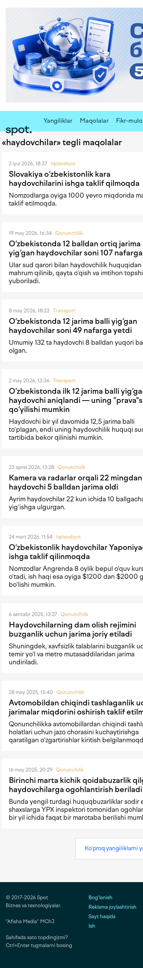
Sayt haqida (102, 916)
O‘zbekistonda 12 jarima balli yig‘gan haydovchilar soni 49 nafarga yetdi (73, 326)
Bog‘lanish (100, 897)
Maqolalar (94, 120)
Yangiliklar (57, 120)
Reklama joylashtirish (112, 907)
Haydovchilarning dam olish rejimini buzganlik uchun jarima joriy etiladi (72, 629)
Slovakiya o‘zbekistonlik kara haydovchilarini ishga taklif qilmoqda (74, 179)
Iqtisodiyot (63, 163)
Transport (64, 311)
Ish (91, 926)
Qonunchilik (69, 233)
